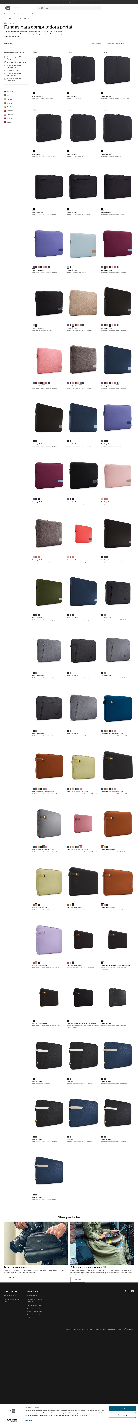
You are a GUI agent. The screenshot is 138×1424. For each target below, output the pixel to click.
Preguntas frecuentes (10, 1295)
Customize (121, 1415)
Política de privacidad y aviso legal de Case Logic (79, 1329)
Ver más (14, 1278)
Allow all (122, 1409)
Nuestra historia (32, 1295)
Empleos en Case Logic (34, 1305)
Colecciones (26, 14)
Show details (29, 1420)
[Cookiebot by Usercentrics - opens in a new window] (12, 1420)
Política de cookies (100, 1329)
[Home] (20, 8)
